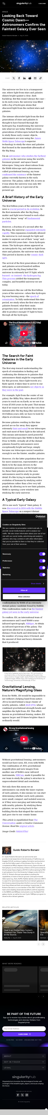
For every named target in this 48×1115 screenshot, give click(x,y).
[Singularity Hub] (24, 3)
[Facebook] (18, 1095)
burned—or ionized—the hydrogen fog (21, 275)
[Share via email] (35, 78)
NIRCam (20, 775)
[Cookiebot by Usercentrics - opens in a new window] (35, 516)
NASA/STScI (22, 831)
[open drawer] (4, 3)
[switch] (42, 561)
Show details (36, 583)
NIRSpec (30, 624)
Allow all (24, 590)
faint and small (20, 428)
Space (5, 12)
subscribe (42, 3)
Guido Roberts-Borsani (9, 35)
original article (26, 826)
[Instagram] (27, 1095)
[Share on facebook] (19, 78)
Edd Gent (43, 938)
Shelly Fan (7, 938)
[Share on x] (13, 78)
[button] (24, 1056)
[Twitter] (22, 1095)
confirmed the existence (14, 174)
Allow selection (24, 597)
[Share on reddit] (30, 78)
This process (8, 279)
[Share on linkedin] (24, 78)
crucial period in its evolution (24, 209)
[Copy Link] (40, 78)
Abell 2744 (30, 705)
